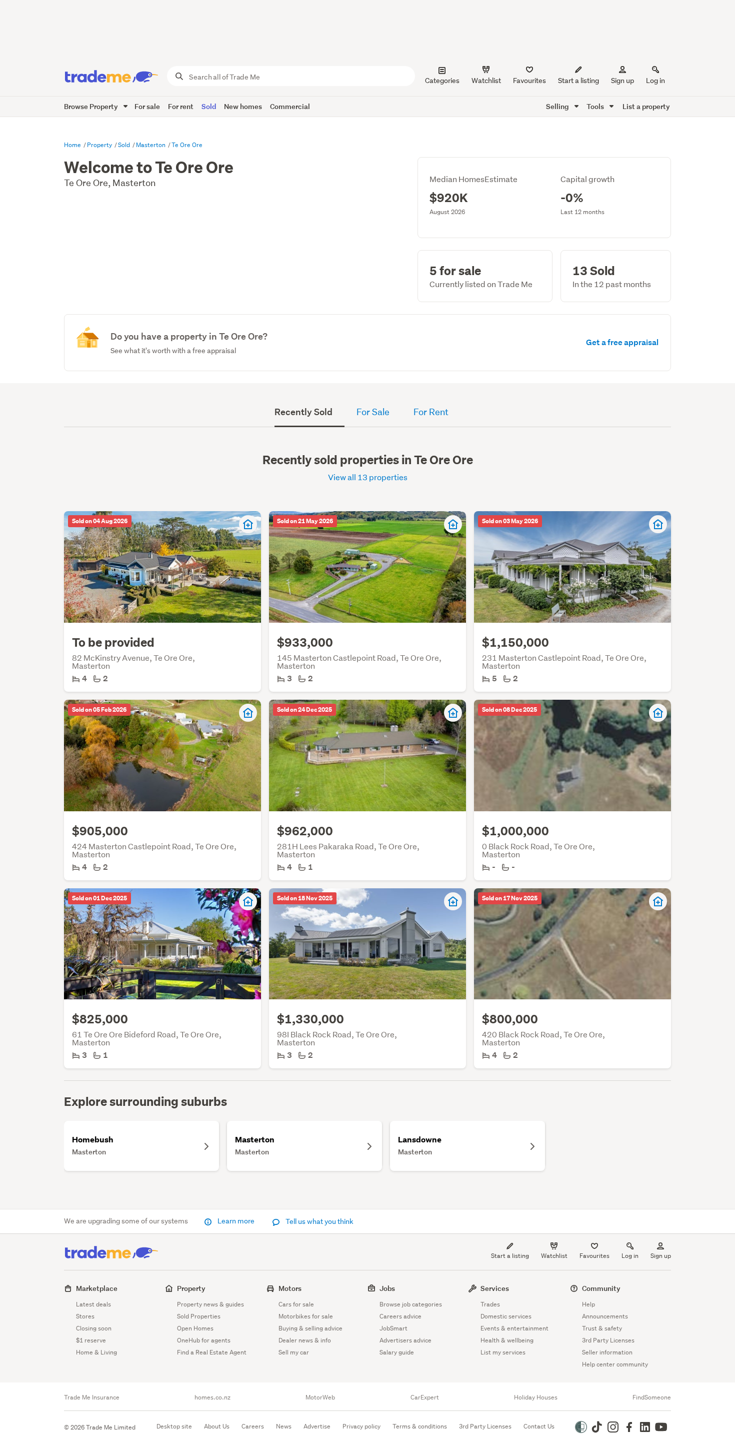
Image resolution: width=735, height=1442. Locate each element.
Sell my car (293, 1352)
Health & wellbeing (507, 1340)
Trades (490, 1304)
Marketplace (97, 1288)
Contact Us (539, 1426)
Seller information (607, 1352)
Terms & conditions (419, 1426)
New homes (243, 106)
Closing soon (94, 1328)
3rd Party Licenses (608, 1340)
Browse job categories (411, 1304)
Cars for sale (296, 1304)
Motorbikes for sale (305, 1316)
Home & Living (96, 1352)
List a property (646, 106)
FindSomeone (651, 1397)
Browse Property (92, 106)
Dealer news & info (304, 1340)
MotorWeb (320, 1397)
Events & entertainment (514, 1328)
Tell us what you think (319, 1221)
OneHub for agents (203, 1340)
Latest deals (93, 1304)
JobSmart (394, 1328)
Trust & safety (602, 1328)
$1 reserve (91, 1340)
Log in (655, 80)
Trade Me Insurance (92, 1397)
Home (73, 145)
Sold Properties (198, 1316)
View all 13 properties (368, 477)
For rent (181, 106)
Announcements (605, 1316)
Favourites (595, 1255)
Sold (209, 106)
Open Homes (195, 1328)
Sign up (622, 80)
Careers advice (401, 1316)
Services (494, 1288)
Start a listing (510, 1255)
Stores (85, 1316)
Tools (596, 106)
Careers (253, 1426)
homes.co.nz (212, 1397)
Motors (290, 1288)
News (284, 1426)
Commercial (290, 106)
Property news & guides (210, 1304)
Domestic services (506, 1316)
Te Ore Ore (187, 145)
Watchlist (554, 1255)
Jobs (387, 1288)
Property (100, 145)
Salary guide (397, 1352)
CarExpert (424, 1397)
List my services (503, 1352)
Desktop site (174, 1426)
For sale (147, 106)
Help (588, 1304)
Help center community (615, 1364)
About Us (217, 1426)
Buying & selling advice (310, 1328)
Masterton (151, 145)
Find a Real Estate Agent (211, 1352)
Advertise (317, 1426)
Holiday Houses (536, 1397)
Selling (558, 106)
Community (601, 1288)
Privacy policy (361, 1426)
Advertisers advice (406, 1340)
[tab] (309, 413)
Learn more (236, 1220)
